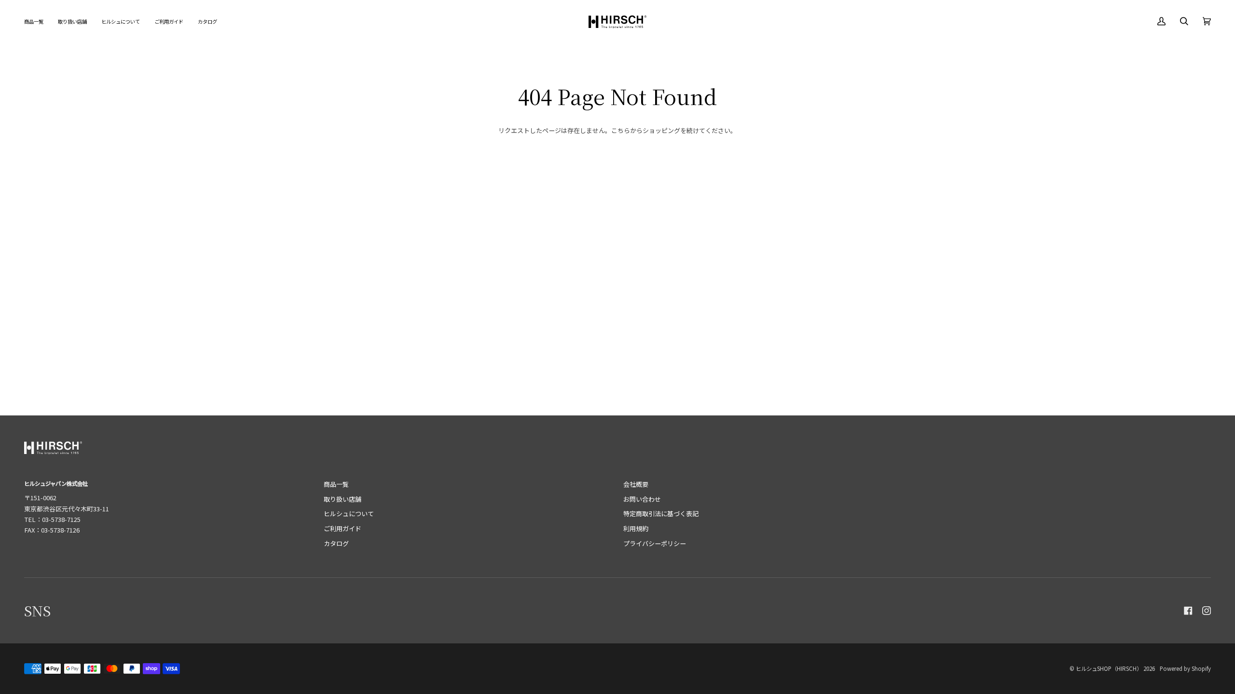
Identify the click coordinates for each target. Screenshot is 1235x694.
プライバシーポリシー (654, 543)
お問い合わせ (642, 499)
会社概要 (635, 484)
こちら (620, 130)
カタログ (336, 543)
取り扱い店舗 (342, 499)
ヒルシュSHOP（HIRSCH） (1109, 668)
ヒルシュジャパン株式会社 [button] (56, 483)
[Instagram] (1206, 610)
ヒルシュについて (349, 513)
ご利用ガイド (342, 528)
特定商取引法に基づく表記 (661, 513)
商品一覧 (336, 484)
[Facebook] (1188, 610)
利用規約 (635, 528)
